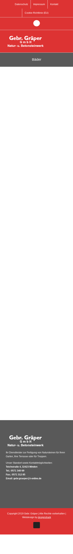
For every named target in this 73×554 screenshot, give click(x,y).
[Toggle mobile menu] (65, 36)
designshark (44, 517)
